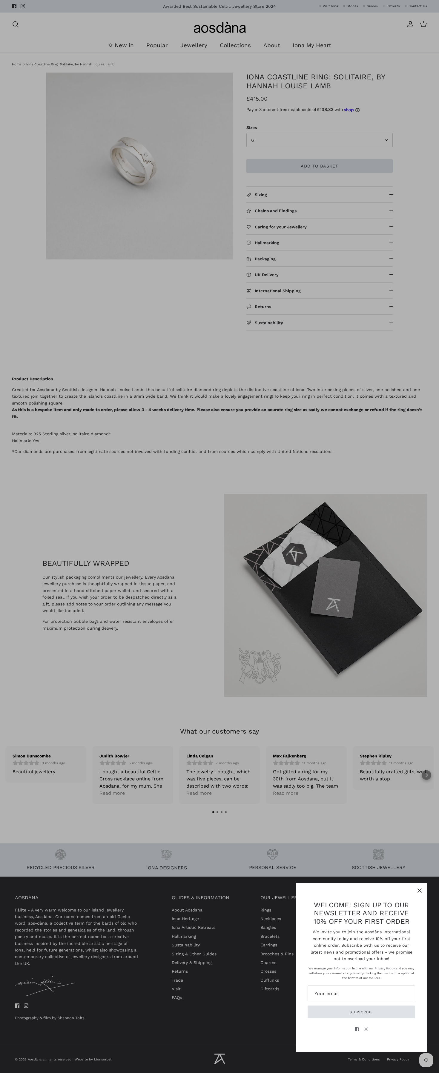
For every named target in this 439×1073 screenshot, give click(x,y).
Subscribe (361, 1012)
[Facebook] (357, 1029)
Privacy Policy (385, 968)
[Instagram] (366, 1029)
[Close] (419, 890)
